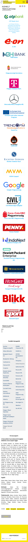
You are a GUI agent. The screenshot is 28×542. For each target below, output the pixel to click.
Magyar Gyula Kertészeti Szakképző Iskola (8, 416)
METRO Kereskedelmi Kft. (19, 356)
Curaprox (5, 368)
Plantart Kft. (19, 373)
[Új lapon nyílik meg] (22, 7)
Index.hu (5, 399)
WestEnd (18, 405)
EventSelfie (6, 380)
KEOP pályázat (14, 535)
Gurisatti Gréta (7, 388)
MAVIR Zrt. (19, 351)
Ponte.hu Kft (19, 376)
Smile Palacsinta (20, 389)
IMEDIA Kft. (6, 396)
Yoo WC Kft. (19, 408)
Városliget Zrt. (19, 402)
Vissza (6, 516)
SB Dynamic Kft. (20, 386)
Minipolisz (18, 360)
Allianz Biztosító (7, 351)
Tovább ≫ (24, 538)
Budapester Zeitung (8, 359)
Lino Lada (5, 407)
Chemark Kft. (6, 365)
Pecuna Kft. (19, 370)
